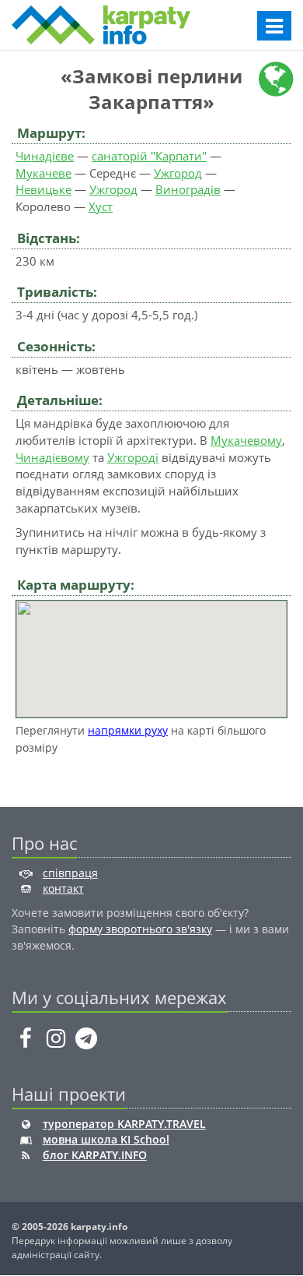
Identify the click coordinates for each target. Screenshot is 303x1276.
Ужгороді (132, 457)
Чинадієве (45, 156)
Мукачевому (246, 440)
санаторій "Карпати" (149, 156)
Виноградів (188, 189)
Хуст (101, 206)
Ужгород (178, 173)
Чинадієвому (52, 457)
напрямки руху (128, 730)
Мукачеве (43, 173)
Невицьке (43, 189)
